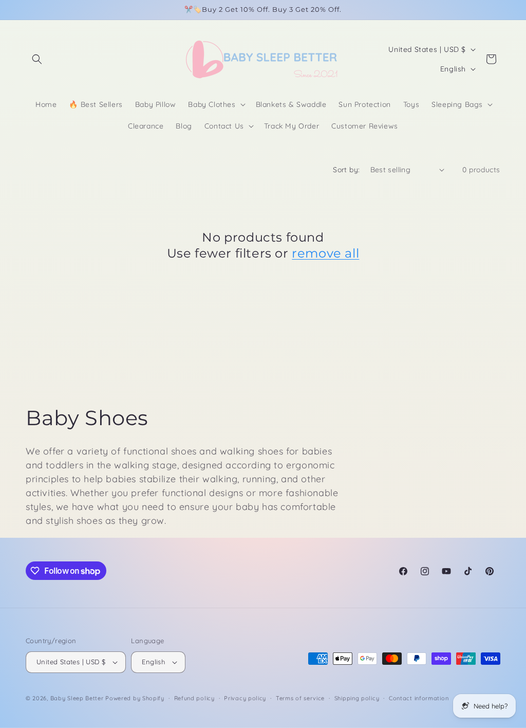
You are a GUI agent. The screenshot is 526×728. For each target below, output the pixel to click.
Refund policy (194, 698)
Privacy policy (245, 698)
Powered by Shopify (134, 698)
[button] (37, 59)
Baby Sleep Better (77, 698)
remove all (325, 253)
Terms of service (300, 698)
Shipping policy (357, 698)
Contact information (418, 698)
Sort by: (346, 169)
